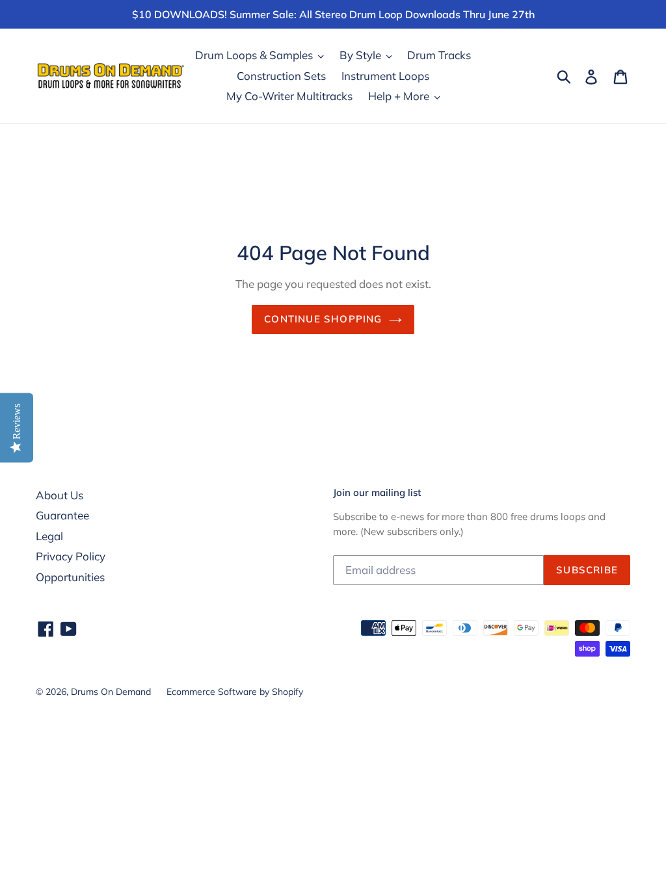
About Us (59, 495)
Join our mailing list (377, 493)
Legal (49, 536)
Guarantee (62, 515)
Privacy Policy (70, 556)
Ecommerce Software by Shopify (234, 692)
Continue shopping (323, 319)
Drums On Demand (111, 692)
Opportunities (70, 577)
